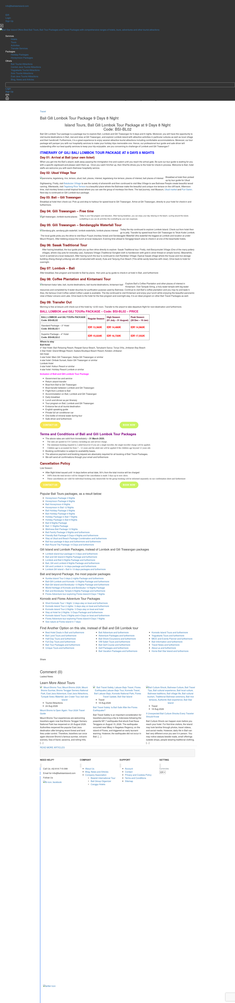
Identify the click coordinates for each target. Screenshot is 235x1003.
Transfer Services (19, 48)
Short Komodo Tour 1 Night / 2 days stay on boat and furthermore (76, 603)
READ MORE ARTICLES (52, 747)
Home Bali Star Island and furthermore (170, 651)
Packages (10, 51)
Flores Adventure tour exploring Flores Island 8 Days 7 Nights (75, 593)
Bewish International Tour (103, 778)
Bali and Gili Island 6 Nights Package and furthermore (71, 556)
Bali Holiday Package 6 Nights (60, 513)
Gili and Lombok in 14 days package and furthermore (70, 566)
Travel (43, 111)
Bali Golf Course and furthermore (114, 644)
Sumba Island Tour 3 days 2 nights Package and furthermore (74, 578)
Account (129, 768)
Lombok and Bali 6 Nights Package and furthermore (70, 560)
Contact (128, 771)
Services (9, 36)
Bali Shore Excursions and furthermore (117, 638)
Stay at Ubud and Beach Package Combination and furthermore (76, 538)
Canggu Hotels (98, 784)
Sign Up (9, 21)
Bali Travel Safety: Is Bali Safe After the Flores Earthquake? (115, 709)
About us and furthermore (164, 647)
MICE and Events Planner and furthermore (172, 638)
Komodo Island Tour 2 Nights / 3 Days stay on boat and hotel (74, 609)
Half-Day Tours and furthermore (60, 638)
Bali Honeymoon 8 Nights (57, 504)
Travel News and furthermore (166, 644)
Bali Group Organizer (101, 781)
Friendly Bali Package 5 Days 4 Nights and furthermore (71, 535)
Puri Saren (187, 189)
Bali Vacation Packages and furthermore (118, 651)
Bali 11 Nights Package (56, 526)
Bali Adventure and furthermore (114, 632)
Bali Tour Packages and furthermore (62, 644)
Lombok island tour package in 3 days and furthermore (71, 553)
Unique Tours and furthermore (59, 647)
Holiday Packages (20, 54)
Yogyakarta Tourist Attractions (25, 70)
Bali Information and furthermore (167, 641)
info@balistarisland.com (17, 5)
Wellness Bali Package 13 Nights (61, 529)
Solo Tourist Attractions (22, 73)
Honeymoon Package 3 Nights (60, 498)
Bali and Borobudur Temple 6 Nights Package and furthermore (75, 590)
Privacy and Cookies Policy (138, 774)
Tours (13, 42)
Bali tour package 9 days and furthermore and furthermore (73, 541)
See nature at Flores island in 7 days (63, 621)
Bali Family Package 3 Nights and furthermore (67, 532)
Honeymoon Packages (22, 57)
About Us (89, 768)
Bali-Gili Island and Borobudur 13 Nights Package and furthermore (77, 584)
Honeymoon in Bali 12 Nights (59, 507)
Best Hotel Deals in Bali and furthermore (64, 632)
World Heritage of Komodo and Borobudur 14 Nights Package (75, 587)
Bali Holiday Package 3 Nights (60, 510)
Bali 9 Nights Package (56, 522)
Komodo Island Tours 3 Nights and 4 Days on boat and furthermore (77, 615)
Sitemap (129, 781)
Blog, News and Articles (22, 79)
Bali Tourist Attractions (22, 64)
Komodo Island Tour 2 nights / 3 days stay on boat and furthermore (77, 606)
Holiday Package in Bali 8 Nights (61, 519)
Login (8, 17)
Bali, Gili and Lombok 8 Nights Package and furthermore (72, 563)
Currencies (164, 768)
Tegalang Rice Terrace (75, 186)
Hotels (14, 39)
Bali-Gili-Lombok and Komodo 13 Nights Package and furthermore (77, 581)
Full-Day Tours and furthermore (60, 641)
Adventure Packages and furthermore (116, 635)
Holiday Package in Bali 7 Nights (61, 516)
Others (8, 60)
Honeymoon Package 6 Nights (60, 501)
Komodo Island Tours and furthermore (170, 632)
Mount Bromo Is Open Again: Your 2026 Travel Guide (62, 712)
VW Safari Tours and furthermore (114, 641)
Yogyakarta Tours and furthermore (168, 635)
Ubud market (171, 189)
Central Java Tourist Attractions (26, 67)
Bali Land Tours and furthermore (60, 635)
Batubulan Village (72, 183)
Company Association (95, 774)
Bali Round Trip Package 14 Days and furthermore (69, 544)
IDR (7, 14)
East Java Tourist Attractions (24, 76)
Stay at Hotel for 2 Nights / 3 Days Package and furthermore (74, 612)
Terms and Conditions (135, 778)
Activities (15, 45)
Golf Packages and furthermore (114, 647)
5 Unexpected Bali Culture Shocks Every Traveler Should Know (170, 715)
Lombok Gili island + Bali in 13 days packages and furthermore (75, 569)
